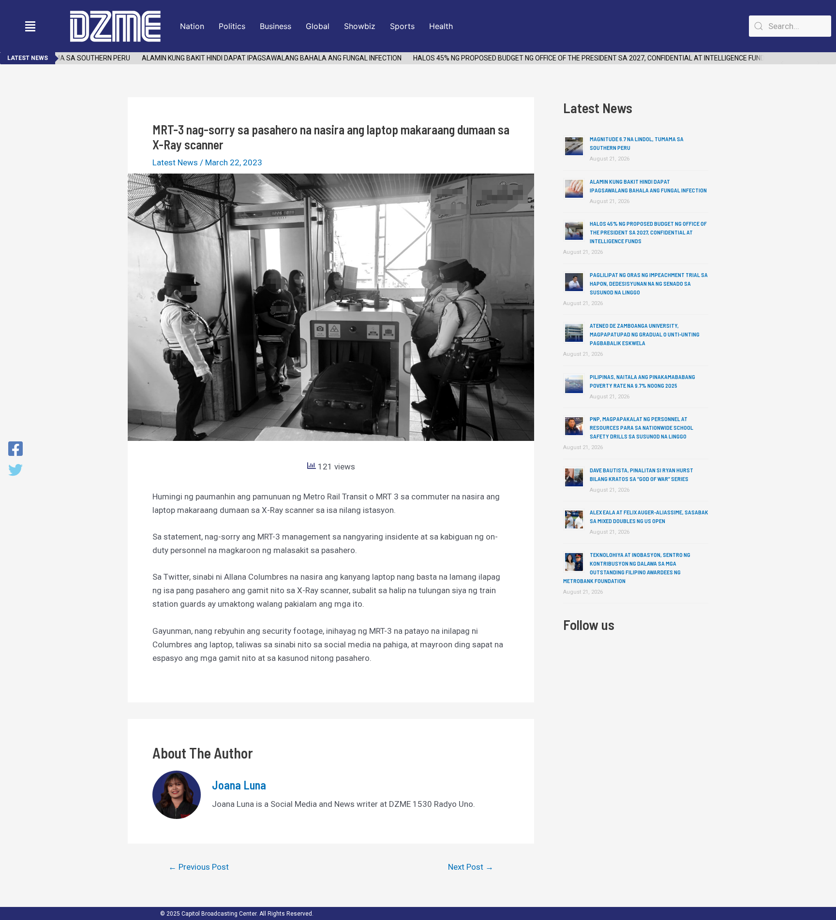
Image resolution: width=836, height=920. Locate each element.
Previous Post (198, 867)
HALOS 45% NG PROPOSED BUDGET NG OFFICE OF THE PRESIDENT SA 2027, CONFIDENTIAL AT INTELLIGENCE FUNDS (579, 58)
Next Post (470, 867)
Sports (402, 26)
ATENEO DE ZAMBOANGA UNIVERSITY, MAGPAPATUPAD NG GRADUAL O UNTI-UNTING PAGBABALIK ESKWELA (645, 334)
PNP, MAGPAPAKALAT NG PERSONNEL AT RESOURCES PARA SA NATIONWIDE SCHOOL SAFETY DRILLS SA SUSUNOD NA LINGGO (641, 427)
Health (441, 26)
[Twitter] (15, 471)
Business (275, 26)
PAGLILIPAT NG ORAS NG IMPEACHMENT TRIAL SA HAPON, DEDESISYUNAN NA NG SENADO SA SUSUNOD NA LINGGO (649, 283)
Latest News (175, 162)
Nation (192, 26)
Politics (232, 26)
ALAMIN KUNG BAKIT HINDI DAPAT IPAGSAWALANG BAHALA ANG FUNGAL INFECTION (259, 58)
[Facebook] (15, 449)
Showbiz (359, 26)
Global (317, 26)
